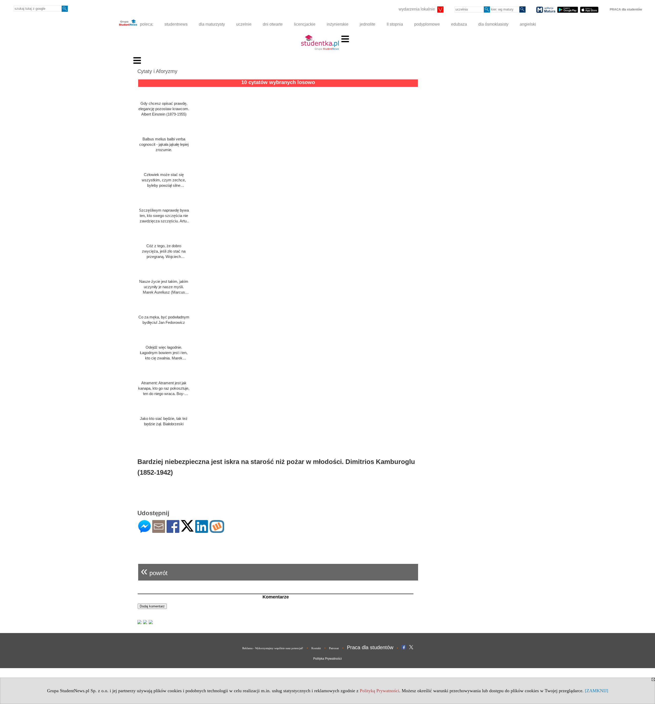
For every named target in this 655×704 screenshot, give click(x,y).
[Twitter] (187, 529)
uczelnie (244, 24)
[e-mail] (158, 530)
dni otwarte (273, 24)
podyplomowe (427, 24)
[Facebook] (173, 530)
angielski (528, 24)
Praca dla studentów (370, 647)
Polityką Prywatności (379, 690)
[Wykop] (217, 530)
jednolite (367, 24)
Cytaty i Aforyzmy (157, 71)
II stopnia (395, 24)
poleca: (146, 24)
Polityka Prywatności (327, 658)
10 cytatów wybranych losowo (278, 82)
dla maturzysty (212, 24)
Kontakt (316, 648)
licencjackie (304, 24)
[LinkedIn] (201, 530)
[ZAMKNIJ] (596, 690)
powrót (154, 571)
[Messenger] (144, 530)
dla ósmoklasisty (493, 24)
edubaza (459, 24)
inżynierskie (337, 24)
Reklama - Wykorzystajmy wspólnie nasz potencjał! (272, 648)
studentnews (176, 24)
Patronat (334, 648)
